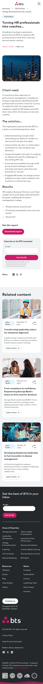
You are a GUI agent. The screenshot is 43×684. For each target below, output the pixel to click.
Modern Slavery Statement (12, 648)
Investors (26, 591)
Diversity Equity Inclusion (30, 554)
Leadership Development (7, 537)
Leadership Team (30, 583)
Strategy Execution (9, 532)
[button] (38, 3)
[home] (19, 3)
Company (27, 570)
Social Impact (28, 587)
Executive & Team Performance (27, 540)
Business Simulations (29, 545)
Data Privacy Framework (12, 641)
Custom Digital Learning (30, 549)
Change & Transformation (9, 544)
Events (4, 574)
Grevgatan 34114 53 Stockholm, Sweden (10, 608)
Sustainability (28, 574)
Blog (4, 579)
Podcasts (5, 570)
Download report (13, 232)
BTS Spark (25, 558)
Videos (5, 587)
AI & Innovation (8, 554)
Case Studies (7, 583)
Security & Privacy (21, 668)
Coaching (6, 549)
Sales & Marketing (9, 558)
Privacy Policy (7, 635)
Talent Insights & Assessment (26, 533)
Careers (26, 579)
